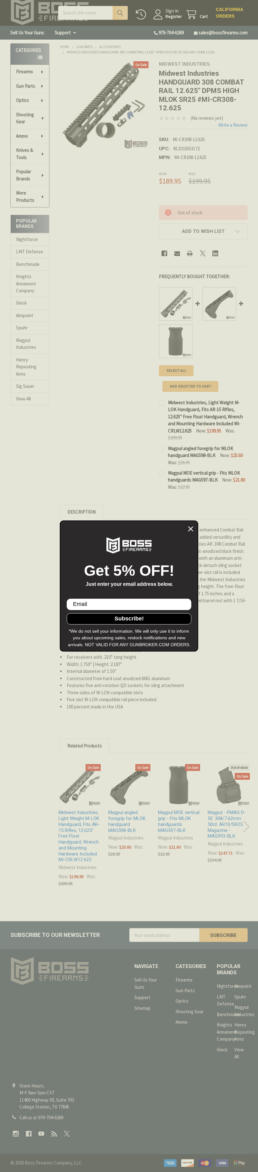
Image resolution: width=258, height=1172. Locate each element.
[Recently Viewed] (142, 14)
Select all (176, 371)
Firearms (24, 71)
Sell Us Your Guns (27, 33)
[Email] (177, 253)
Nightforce (27, 239)
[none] (104, 105)
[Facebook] (164, 253)
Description (81, 512)
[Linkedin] (215, 253)
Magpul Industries (26, 343)
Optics (22, 100)
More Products (25, 196)
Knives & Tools (24, 153)
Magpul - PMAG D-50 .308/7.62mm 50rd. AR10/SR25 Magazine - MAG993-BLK (227, 824)
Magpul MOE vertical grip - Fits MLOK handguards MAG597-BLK (178, 821)
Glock (21, 303)
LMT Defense (29, 252)
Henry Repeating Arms (26, 367)
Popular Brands (23, 175)
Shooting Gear (25, 118)
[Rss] (54, 1133)
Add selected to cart (190, 386)
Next (246, 826)
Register (173, 16)
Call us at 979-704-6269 (41, 1117)
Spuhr (22, 328)
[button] (203, 231)
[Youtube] (41, 1133)
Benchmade (28, 264)
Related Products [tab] (84, 746)
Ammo (22, 136)
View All (23, 399)
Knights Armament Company (26, 283)
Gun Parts (25, 86)
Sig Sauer (25, 386)
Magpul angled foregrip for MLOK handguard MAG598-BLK (127, 821)
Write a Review (233, 125)
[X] (202, 253)
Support (63, 33)
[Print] (189, 253)
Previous (61, 826)
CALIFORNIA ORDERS (229, 13)
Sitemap (142, 1008)
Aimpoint (24, 315)
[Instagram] (15, 1133)
